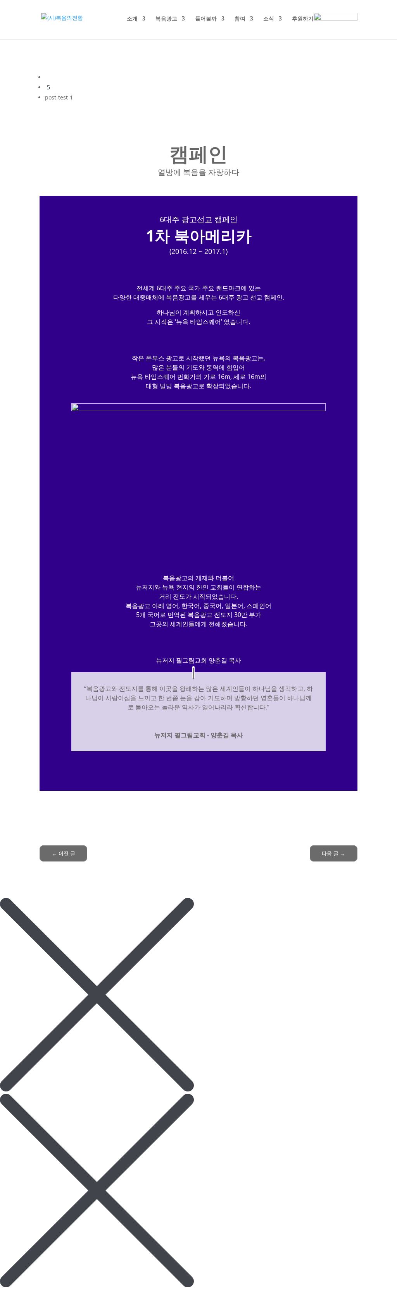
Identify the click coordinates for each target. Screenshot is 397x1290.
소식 (268, 19)
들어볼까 (206, 19)
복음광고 (166, 19)
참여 (240, 19)
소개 (132, 19)
